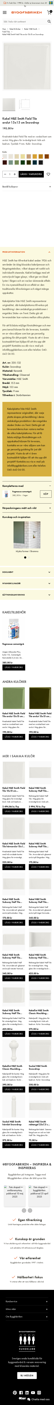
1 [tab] (25, 557)
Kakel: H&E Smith (30, 29)
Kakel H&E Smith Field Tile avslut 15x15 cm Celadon (13, 715)
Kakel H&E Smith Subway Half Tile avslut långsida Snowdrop (37, 845)
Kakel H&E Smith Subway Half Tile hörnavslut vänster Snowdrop (11, 956)
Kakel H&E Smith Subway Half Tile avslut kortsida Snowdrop (11, 900)
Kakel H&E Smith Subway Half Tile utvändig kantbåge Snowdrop (12, 1012)
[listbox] (27, 160)
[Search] (49, 21)
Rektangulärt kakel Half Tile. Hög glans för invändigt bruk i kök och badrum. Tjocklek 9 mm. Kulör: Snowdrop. (39, 798)
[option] (4, 156)
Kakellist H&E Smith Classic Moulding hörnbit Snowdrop (12, 1067)
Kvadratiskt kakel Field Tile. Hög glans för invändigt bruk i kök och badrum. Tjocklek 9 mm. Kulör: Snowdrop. (13, 798)
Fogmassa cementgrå (22, 491)
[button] (24, 104)
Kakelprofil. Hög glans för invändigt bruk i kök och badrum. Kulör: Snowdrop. (39, 1021)
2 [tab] (29, 557)
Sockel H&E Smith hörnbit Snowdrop (11, 1123)
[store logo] (26, 12)
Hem (4, 29)
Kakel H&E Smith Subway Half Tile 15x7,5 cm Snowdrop (40, 789)
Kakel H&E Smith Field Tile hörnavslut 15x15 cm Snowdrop (13, 845)
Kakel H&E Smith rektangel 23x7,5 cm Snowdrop (39, 1123)
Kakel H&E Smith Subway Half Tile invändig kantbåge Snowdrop (38, 956)
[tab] (27, 186)
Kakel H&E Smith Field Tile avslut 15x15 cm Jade (40, 715)
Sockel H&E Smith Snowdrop (38, 1067)
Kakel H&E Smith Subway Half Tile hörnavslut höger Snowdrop (37, 900)
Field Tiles (6, 31)
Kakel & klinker (15, 29)
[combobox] (24, 21)
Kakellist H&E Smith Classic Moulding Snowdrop (39, 1012)
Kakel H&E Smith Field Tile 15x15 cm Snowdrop (13, 789)
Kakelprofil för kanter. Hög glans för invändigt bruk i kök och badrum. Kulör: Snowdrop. (13, 1076)
